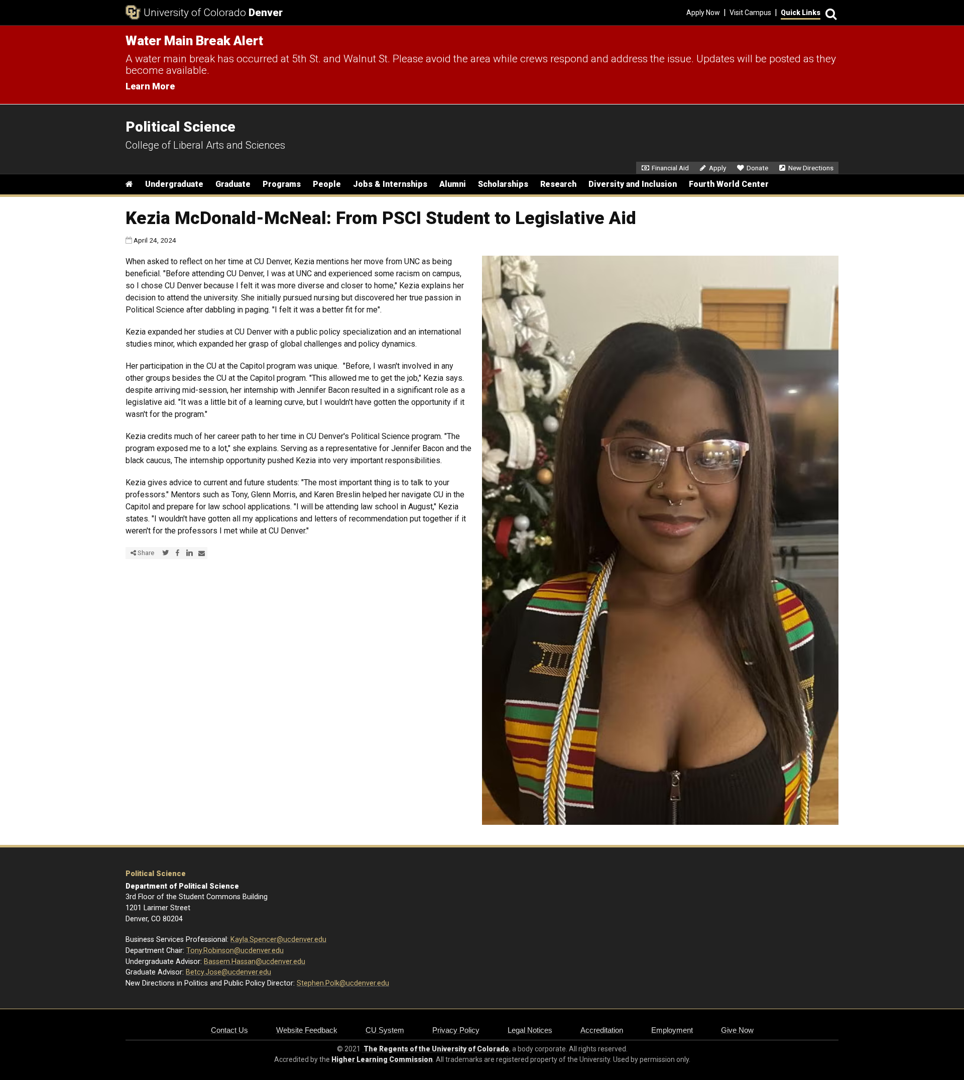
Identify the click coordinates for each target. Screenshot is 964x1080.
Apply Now (703, 13)
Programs (282, 184)
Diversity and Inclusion (632, 184)
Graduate (233, 184)
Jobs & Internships (390, 184)
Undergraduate (174, 184)
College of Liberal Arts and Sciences (205, 145)
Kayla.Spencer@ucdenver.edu (278, 939)
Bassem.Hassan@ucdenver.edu (254, 961)
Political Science (156, 874)
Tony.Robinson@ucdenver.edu (235, 950)
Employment (672, 1030)
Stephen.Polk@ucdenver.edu (343, 983)
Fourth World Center (729, 184)
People (327, 184)
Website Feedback (306, 1030)
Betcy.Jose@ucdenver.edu (228, 972)
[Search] (829, 13)
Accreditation (601, 1030)
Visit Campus (750, 13)
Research (558, 184)
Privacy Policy (455, 1030)
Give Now (737, 1030)
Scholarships (503, 184)
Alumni (452, 184)
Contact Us (229, 1030)
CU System (385, 1030)
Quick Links (800, 13)
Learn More (150, 86)
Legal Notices (530, 1030)
